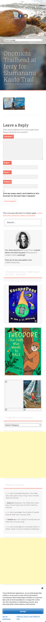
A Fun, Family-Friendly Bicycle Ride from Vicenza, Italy (22, 513)
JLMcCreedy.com (12, 262)
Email (7, 172)
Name (7, 163)
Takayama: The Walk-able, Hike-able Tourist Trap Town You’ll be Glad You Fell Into (22, 495)
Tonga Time (28, 250)
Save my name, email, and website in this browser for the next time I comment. (21, 194)
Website (7, 182)
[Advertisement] (23, 455)
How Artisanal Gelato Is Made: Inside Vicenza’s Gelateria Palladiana (22, 528)
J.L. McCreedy (28, 84)
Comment (8, 136)
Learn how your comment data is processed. (22, 214)
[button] (42, 588)
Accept (23, 611)
